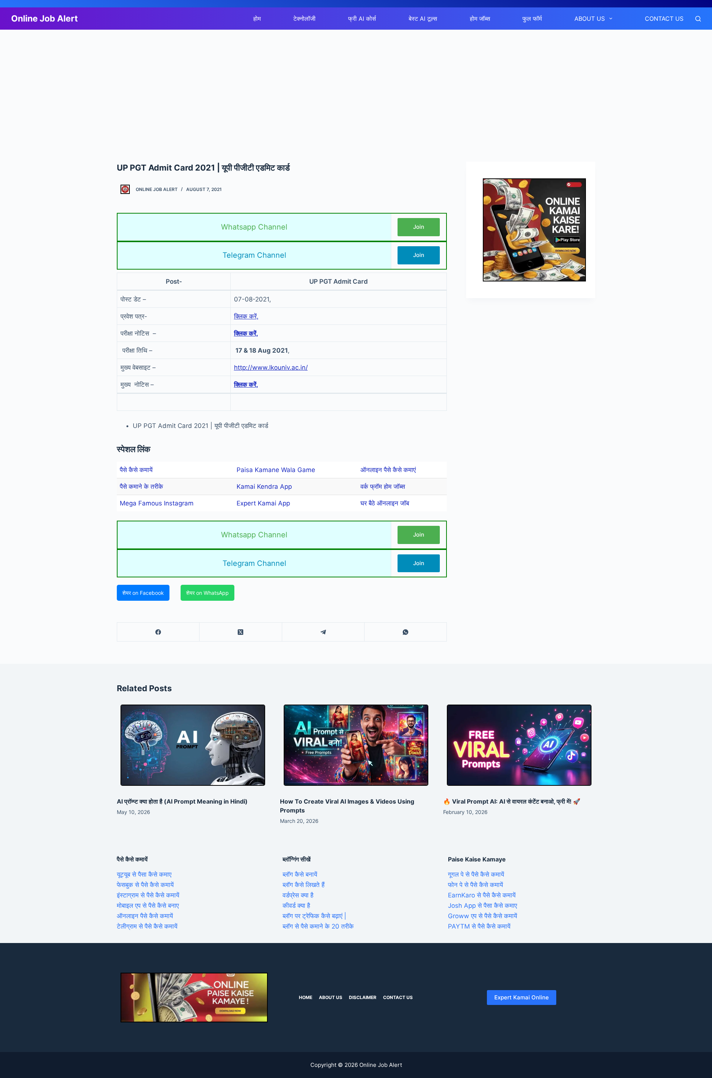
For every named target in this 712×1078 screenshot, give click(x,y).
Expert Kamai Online (521, 997)
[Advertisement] (222, 84)
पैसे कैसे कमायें (136, 470)
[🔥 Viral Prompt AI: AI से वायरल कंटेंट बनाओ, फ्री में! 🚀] (519, 745)
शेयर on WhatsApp (207, 593)
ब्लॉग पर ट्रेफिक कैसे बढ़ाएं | (314, 916)
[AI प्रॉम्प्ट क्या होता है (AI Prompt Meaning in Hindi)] (193, 745)
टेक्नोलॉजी (304, 18)
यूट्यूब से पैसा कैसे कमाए (144, 874)
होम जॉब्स (480, 18)
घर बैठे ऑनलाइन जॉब (384, 503)
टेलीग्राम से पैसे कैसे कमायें (147, 926)
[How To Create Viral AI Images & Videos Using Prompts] (356, 745)
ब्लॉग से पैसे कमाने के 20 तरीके (318, 926)
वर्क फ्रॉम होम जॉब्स (382, 486)
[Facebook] (158, 632)
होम (257, 18)
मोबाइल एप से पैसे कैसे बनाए (148, 905)
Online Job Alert (44, 18)
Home (305, 997)
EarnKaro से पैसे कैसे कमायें (481, 895)
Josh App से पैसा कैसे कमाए (482, 905)
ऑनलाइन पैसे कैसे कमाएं (388, 470)
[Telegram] (323, 632)
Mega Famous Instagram (157, 503)
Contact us (664, 18)
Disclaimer (362, 997)
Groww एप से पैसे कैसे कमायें (482, 916)
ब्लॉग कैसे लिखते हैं (303, 885)
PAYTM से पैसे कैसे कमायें (479, 926)
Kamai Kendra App (264, 486)
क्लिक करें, (246, 316)
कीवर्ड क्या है (296, 905)
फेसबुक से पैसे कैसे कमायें (145, 885)
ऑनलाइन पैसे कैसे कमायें (145, 916)
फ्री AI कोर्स (362, 18)
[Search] (698, 19)
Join (418, 226)
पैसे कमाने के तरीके (141, 486)
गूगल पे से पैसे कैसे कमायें (476, 874)
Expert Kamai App (263, 503)
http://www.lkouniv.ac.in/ (271, 367)
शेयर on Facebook (143, 593)
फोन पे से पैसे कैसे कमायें (475, 885)
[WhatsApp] (406, 632)
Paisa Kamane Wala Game (276, 470)
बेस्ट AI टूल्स (423, 18)
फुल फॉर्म (532, 18)
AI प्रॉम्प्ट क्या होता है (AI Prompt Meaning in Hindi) (182, 801)
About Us (589, 18)
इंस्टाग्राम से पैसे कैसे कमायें (148, 895)
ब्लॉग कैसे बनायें (300, 874)
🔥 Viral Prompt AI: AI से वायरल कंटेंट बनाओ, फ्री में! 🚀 (511, 801)
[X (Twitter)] (241, 632)
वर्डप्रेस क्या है (298, 895)
